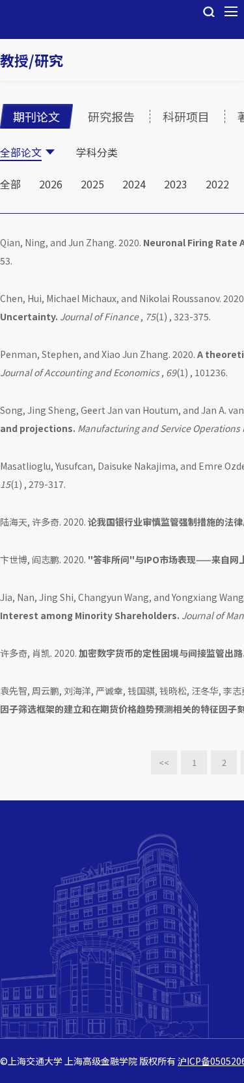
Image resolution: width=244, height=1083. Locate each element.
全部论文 (21, 152)
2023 (175, 184)
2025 (92, 184)
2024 (134, 184)
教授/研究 (31, 59)
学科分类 (97, 152)
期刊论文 (36, 116)
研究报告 (111, 116)
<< (164, 762)
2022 (217, 184)
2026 (50, 184)
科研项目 (186, 116)
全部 (10, 184)
